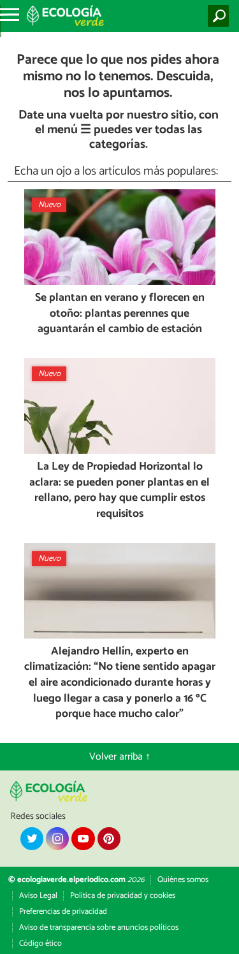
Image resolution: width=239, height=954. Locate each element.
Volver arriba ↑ (119, 756)
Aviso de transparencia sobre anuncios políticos (98, 927)
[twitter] (31, 838)
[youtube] (82, 838)
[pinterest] (109, 838)
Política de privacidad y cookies (122, 895)
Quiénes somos (182, 880)
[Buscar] (221, 16)
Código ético (40, 943)
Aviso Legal (38, 895)
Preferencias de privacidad (63, 911)
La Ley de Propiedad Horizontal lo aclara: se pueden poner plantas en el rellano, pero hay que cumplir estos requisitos (119, 491)
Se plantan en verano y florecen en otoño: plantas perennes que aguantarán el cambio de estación (120, 314)
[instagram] (57, 838)
